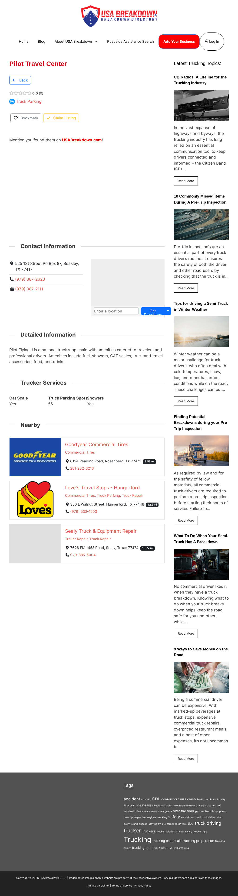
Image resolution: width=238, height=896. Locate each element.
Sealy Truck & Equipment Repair (101, 531)
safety (174, 817)
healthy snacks (163, 805)
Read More (186, 181)
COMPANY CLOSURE (173, 799)
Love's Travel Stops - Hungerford (102, 487)
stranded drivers (177, 823)
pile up (214, 811)
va (171, 848)
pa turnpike (202, 811)
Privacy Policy (142, 885)
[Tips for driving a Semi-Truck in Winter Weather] (201, 344)
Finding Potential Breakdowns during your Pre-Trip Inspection (201, 423)
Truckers (148, 831)
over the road (183, 811)
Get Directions (153, 311)
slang (134, 823)
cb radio (146, 799)
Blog (41, 41)
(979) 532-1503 (83, 511)
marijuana (166, 811)
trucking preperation (198, 841)
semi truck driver (205, 817)
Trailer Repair (76, 539)
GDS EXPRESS (144, 805)
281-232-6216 (82, 468)
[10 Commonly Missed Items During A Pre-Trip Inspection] (201, 236)
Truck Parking (108, 495)
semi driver (187, 817)
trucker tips (200, 831)
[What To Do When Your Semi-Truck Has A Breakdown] (201, 576)
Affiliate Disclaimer (98, 885)
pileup (223, 811)
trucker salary (184, 831)
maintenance (151, 811)
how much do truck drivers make (192, 805)
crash (191, 799)
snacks (143, 823)
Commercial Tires (80, 452)
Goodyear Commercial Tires (96, 444)
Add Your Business (179, 41)
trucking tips (141, 848)
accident (132, 799)
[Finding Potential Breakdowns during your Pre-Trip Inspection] (201, 463)
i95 (219, 805)
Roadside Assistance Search (130, 41)
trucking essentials (167, 841)
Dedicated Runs (206, 799)
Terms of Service (122, 885)
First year (129, 805)
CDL (156, 799)
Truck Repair (132, 495)
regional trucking (157, 817)
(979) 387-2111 (29, 289)
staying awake (157, 823)
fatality (221, 799)
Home (24, 41)
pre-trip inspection (135, 817)
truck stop (160, 848)
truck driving (208, 823)
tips (191, 823)
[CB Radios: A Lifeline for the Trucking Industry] (201, 117)
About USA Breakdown (73, 41)
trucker (132, 830)
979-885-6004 (83, 555)
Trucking (137, 839)
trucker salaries (165, 831)
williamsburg (181, 848)
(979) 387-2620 (30, 279)
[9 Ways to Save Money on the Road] (201, 689)
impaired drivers (133, 811)
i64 (214, 805)
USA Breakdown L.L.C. (53, 878)
